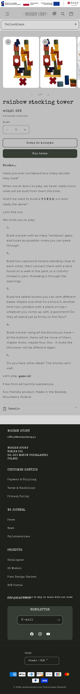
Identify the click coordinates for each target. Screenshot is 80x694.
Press (11, 520)
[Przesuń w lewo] (32, 95)
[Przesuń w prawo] (48, 95)
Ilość (6, 122)
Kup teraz (40, 153)
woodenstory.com (32, 687)
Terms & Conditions (21, 488)
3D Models (14, 568)
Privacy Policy (18, 496)
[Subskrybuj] (58, 620)
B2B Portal (15, 585)
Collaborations (18, 536)
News (10, 528)
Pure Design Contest (21, 577)
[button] (7, 14)
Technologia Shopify (54, 687)
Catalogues (15, 560)
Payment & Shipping (21, 479)
